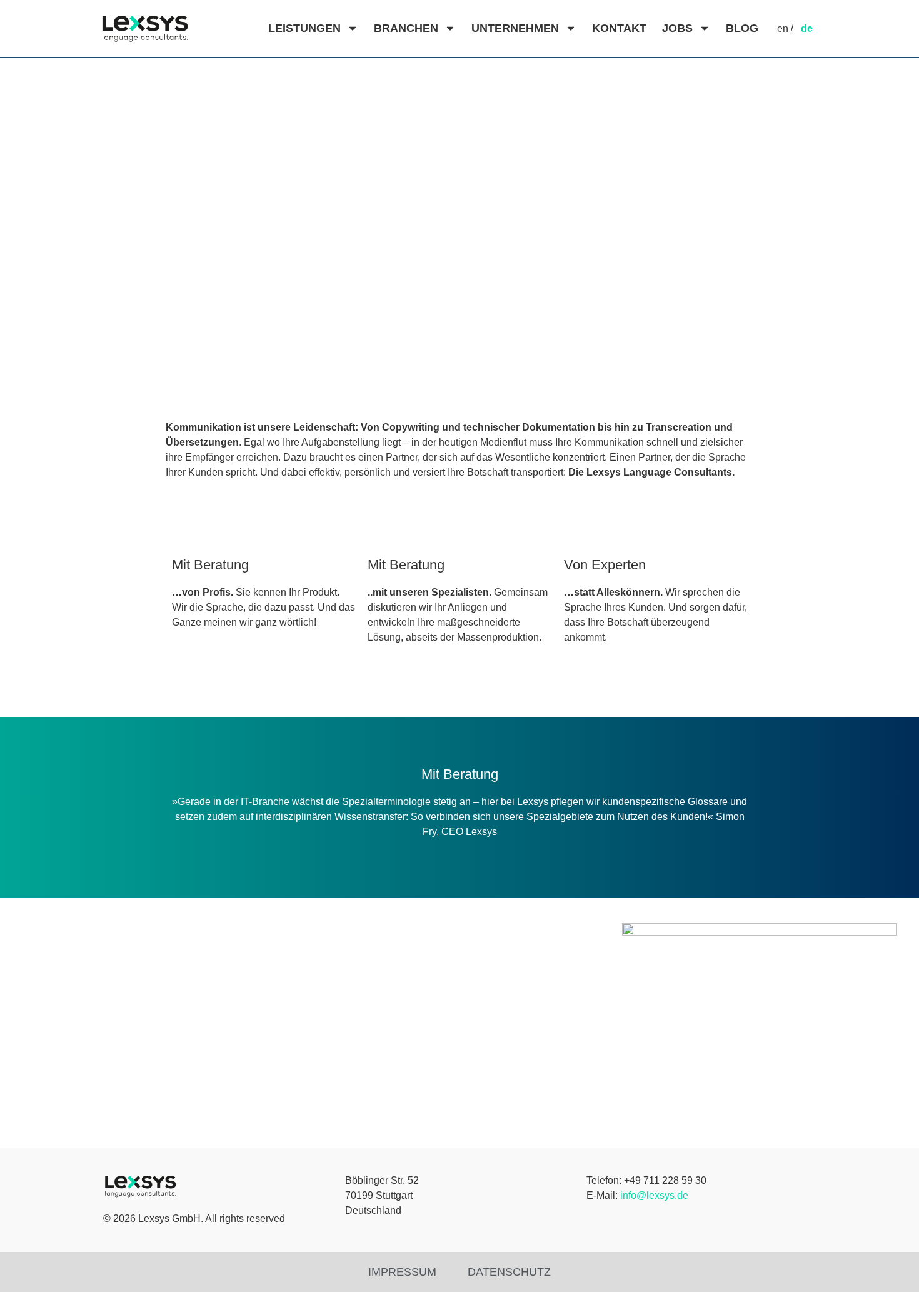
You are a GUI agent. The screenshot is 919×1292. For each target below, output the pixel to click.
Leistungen (304, 28)
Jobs (677, 28)
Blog (742, 28)
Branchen (406, 28)
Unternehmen (515, 28)
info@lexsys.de (654, 1195)
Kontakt (619, 28)
